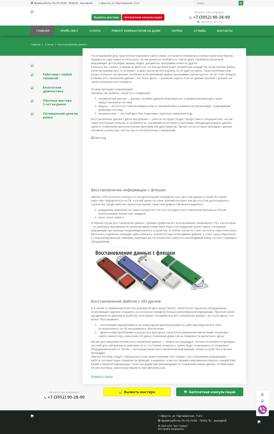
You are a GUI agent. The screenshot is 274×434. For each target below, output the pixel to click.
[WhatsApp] (262, 400)
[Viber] (262, 409)
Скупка (177, 30)
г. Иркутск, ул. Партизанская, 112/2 (119, 3)
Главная (42, 30)
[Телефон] (262, 394)
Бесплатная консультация (143, 17)
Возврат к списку (102, 376)
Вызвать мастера (106, 17)
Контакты (224, 30)
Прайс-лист (69, 30)
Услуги (94, 30)
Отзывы (199, 30)
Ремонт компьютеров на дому (136, 30)
